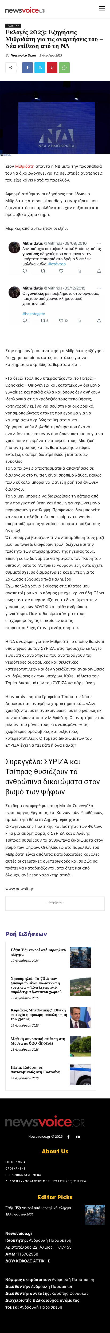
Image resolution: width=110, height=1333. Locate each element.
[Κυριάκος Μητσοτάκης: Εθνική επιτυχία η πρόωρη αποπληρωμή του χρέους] (80, 1017)
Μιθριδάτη (24, 166)
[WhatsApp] (64, 67)
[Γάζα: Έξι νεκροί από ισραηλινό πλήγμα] (80, 957)
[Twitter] (39, 67)
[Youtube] (78, 1137)
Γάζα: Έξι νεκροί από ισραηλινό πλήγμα (38, 952)
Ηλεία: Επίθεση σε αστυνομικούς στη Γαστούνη (36, 1070)
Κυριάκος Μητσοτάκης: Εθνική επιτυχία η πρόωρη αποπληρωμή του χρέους (39, 1015)
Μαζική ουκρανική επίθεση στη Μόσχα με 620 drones (38, 1041)
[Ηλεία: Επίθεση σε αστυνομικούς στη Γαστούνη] (80, 1074)
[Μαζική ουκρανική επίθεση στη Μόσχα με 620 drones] (80, 1046)
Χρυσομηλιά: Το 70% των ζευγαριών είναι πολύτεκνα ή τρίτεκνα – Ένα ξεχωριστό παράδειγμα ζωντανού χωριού (36, 985)
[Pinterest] (52, 67)
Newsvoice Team (23, 55)
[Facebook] (27, 67)
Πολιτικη (13, 25)
